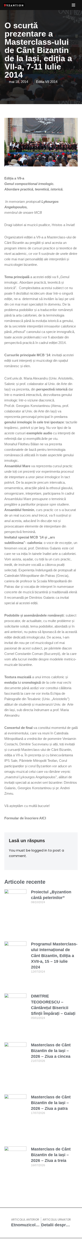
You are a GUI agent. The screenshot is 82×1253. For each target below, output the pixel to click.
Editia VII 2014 (46, 82)
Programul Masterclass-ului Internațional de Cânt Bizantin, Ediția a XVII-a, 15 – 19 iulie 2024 (54, 955)
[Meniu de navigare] (73, 5)
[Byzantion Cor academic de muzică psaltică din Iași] (13, 5)
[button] (9, 88)
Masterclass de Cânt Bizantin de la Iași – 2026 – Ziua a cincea (51, 1051)
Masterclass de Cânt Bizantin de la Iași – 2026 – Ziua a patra (51, 1103)
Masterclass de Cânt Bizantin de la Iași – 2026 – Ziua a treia (51, 1155)
